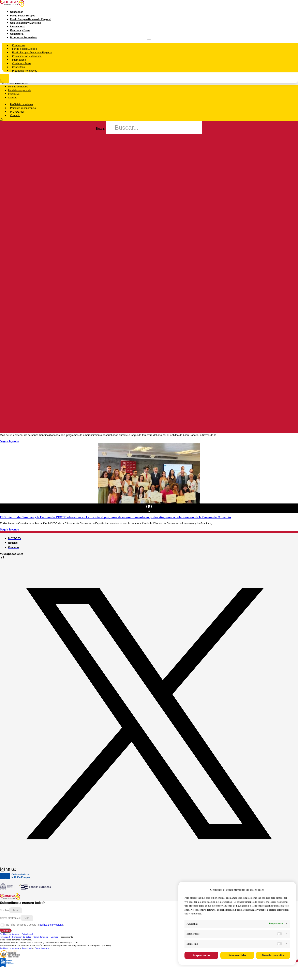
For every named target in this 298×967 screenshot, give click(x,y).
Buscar (100, 128)
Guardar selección (273, 955)
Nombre (4, 910)
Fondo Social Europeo (22, 15)
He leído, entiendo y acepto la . (35, 924)
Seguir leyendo (9, 441)
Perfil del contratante (18, 86)
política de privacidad (51, 924)
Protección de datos (21, 937)
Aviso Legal (27, 934)
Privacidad (5, 937)
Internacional (17, 26)
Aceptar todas (201, 955)
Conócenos (16, 12)
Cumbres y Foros (20, 30)
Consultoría (17, 33)
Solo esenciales (237, 955)
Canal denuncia (40, 937)
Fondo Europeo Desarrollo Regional (30, 19)
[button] (149, 119)
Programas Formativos (23, 37)
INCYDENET (14, 94)
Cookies (54, 937)
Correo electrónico (10, 917)
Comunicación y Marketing (25, 23)
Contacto (12, 97)
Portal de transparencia (19, 90)
